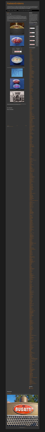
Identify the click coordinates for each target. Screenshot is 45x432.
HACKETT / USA (31, 185)
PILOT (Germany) (31, 295)
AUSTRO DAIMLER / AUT (32, 71)
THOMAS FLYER (31, 360)
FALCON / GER (31, 151)
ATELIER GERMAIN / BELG (32, 66)
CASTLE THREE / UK (31, 98)
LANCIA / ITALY (31, 224)
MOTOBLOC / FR (31, 270)
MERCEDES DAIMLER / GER (32, 256)
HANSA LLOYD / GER (31, 189)
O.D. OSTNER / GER (31, 279)
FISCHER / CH (31, 159)
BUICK (30, 94)
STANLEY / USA (31, 343)
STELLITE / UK (31, 346)
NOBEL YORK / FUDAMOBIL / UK (32, 277)
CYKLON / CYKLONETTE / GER (32, 118)
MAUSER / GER (31, 253)
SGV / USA (30, 332)
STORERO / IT (31, 349)
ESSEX (30, 147)
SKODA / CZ (31, 338)
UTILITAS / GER (31, 363)
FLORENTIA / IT (31, 161)
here (20, 104)
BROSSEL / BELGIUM (31, 91)
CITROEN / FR (31, 106)
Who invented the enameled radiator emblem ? (33, 377)
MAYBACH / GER (31, 254)
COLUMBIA (31, 112)
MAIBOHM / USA (31, 241)
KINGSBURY (31, 215)
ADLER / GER (31, 50)
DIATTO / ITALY (31, 130)
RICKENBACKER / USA (32, 309)
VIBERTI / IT (31, 368)
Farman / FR (31, 153)
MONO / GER (31, 264)
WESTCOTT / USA (31, 376)
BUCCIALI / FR (31, 92)
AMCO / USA (31, 57)
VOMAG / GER (31, 371)
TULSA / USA (31, 362)
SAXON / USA (31, 324)
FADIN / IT (30, 150)
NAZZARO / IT (31, 274)
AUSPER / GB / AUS (31, 68)
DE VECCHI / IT (31, 124)
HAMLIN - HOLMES (31, 186)
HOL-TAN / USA (31, 199)
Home (17, 125)
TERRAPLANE (31, 356)
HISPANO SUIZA (31, 197)
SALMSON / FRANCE (31, 320)
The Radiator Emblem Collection (12, 10)
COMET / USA (31, 113)
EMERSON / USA (31, 144)
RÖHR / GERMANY (31, 312)
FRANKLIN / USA (31, 167)
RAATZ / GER (31, 302)
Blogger (24, 427)
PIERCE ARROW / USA (31, 294)
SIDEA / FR (30, 333)
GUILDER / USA (31, 183)
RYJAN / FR (31, 318)
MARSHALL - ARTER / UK (32, 247)
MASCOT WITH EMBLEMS (32, 248)
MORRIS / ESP (31, 267)
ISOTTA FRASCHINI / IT (32, 207)
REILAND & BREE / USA (32, 305)
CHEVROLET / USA (31, 103)
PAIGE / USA (31, 285)
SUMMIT (30, 350)
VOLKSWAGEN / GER (31, 370)
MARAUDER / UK (31, 244)
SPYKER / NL (31, 340)
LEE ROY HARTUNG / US (32, 227)
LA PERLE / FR (31, 221)
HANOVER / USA (31, 188)
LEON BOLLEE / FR (31, 229)
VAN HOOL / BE (31, 365)
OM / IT (30, 280)
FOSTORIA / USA (31, 164)
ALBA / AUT (31, 53)
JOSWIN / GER (31, 210)
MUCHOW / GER (31, 271)
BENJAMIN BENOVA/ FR (32, 80)
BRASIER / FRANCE (31, 89)
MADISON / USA (31, 239)
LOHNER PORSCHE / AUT (32, 235)
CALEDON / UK (31, 97)
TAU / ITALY (31, 353)
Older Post (26, 125)
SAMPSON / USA (31, 321)
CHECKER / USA (31, 101)
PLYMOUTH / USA (31, 297)
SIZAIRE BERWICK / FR (32, 337)
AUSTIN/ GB (31, 69)
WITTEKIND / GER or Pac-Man (32, 382)
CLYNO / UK (31, 110)
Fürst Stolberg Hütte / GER (32, 171)
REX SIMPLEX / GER (31, 308)
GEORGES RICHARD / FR (32, 176)
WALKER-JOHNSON (31, 373)
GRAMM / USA (31, 182)
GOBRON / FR (31, 179)
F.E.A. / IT (30, 148)
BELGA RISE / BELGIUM (32, 77)
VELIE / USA (31, 366)
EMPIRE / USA (31, 145)
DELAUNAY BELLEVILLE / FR (32, 126)
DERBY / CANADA (31, 127)
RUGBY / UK (31, 317)
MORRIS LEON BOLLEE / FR (32, 268)
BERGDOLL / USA (31, 83)
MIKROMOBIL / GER (31, 259)
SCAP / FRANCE (31, 326)
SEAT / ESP (31, 330)
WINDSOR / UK (31, 380)
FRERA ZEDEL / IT (31, 168)
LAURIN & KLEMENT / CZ (32, 226)
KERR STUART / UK (31, 213)
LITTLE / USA (31, 233)
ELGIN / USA (31, 142)
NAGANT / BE (31, 273)
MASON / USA (31, 250)
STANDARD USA (31, 341)
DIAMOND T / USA (31, 129)
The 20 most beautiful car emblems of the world (33, 358)
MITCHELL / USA (31, 260)
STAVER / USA (31, 344)
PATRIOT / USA (31, 288)
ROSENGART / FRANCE (32, 315)
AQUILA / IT (31, 62)
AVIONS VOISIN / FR (31, 72)
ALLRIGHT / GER (31, 56)
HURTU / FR (31, 203)
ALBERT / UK (31, 54)
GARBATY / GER (31, 173)
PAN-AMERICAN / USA (31, 286)
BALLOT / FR (31, 74)
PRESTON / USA (31, 300)
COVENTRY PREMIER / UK (32, 116)
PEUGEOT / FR (31, 291)
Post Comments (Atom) (11, 126)
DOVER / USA (31, 135)
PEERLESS (31, 289)
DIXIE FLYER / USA (31, 132)
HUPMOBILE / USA (31, 201)
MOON (30, 265)
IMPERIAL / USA (31, 204)
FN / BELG (30, 162)
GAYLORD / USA (31, 174)
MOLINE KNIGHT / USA (32, 262)
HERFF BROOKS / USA (32, 196)
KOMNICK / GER (31, 218)
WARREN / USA (31, 374)
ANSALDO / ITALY (31, 60)
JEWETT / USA (31, 209)
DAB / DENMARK (31, 120)
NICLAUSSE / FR (31, 276)
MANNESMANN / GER (31, 242)
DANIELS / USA (31, 121)
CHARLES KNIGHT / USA (32, 100)
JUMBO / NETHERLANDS (32, 212)
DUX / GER (30, 139)
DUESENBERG (31, 136)
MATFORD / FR (31, 251)
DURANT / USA (31, 138)
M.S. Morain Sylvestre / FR (32, 238)
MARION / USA (31, 245)
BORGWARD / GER (31, 88)
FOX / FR (30, 165)
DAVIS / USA (31, 123)
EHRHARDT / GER (31, 141)
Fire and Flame (31, 158)
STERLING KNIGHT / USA (32, 347)
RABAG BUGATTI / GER (32, 303)
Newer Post (8, 125)
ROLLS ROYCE (31, 314)
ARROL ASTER (31, 65)
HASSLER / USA (31, 191)
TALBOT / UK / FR (31, 352)
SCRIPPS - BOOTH (31, 327)
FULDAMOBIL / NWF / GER (32, 170)
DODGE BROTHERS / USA (32, 133)
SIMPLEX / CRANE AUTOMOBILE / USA (33, 335)
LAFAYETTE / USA (31, 222)
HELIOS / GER (31, 194)
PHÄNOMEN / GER (31, 292)
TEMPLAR (30, 355)
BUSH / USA (31, 95)
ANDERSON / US (31, 59)
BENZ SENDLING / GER (32, 82)
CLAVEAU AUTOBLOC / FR (32, 107)
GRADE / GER (31, 180)
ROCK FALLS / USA (31, 311)
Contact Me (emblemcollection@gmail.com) (25, 10)
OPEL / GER (31, 282)
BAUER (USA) (31, 75)
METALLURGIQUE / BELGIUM (32, 257)
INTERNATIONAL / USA (32, 206)
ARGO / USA (31, 63)
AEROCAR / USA (31, 51)
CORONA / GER (31, 115)
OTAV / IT (30, 283)
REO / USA (30, 306)
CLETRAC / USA (31, 109)
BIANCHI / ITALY (31, 85)
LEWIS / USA (31, 230)
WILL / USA (31, 379)
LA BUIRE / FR (31, 219)
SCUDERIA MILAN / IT (31, 329)
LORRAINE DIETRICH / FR (32, 236)
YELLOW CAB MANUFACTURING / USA (33, 383)
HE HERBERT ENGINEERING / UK (32, 193)
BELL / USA (31, 78)
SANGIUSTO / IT (31, 323)
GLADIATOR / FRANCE (31, 177)
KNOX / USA (31, 216)
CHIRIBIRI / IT (31, 104)
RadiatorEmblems (15, 3)
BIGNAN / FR (31, 86)
